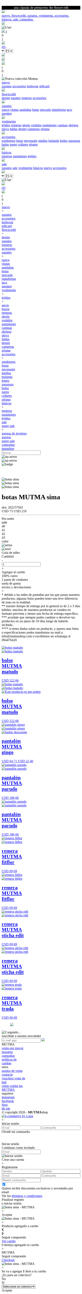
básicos (38, 168)
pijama (45, 129)
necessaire (30, 140)
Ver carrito (9, 1241)
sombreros (8, 140)
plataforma (59, 109)
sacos (5, 305)
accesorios (19, 86)
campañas (8, 444)
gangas (6, 437)
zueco (5, 109)
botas (35, 109)
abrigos (73, 125)
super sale (8, 426)
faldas (13, 129)
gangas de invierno (14, 433)
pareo (13, 144)
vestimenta (25, 168)
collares (23, 144)
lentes (63, 140)
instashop (8, 448)
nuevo (48, 168)
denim (6, 98)
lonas (19, 140)
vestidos (36, 125)
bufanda (53, 140)
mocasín (45, 109)
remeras (26, 98)
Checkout (8, 1260)
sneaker (7, 113)
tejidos (6, 125)
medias (43, 140)
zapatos (7, 86)
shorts (26, 125)
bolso (5, 144)
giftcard (44, 86)
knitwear (32, 86)
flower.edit (9, 230)
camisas (62, 125)
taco (69, 109)
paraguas (74, 140)
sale (14, 168)
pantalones (49, 125)
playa (5, 129)
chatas (14, 109)
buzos (5, 309)
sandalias (25, 109)
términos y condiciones (27, 1196)
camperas (33, 129)
